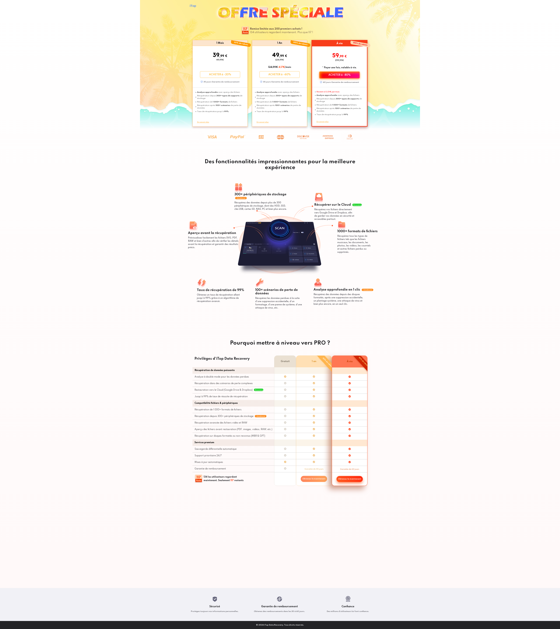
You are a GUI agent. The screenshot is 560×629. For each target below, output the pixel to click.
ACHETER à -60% (279, 74)
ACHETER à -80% (339, 75)
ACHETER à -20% (220, 74)
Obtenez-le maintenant (313, 479)
